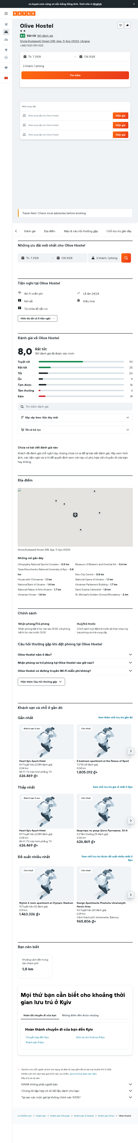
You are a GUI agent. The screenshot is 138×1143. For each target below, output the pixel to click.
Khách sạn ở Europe (60, 1115)
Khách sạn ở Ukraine (84, 1115)
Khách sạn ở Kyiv (35, 1042)
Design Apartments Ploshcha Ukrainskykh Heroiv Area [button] (101, 904)
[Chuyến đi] (6, 67)
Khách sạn (41, 1115)
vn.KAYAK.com (25, 1115)
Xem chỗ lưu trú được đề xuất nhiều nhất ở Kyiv (107, 858)
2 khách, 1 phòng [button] (33, 66)
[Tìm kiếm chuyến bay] (6, 24)
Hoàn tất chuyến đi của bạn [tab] (40, 1015)
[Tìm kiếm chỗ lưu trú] (6, 32)
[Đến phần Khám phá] (6, 49)
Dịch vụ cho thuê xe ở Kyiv (90, 1037)
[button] (134, 4)
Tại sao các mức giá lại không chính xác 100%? (50, 1097)
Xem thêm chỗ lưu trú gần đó (115, 717)
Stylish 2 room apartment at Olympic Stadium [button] (46, 903)
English (97, 4)
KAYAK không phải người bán (39, 1084)
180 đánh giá (45, 35)
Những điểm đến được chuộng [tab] (80, 1015)
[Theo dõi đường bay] (6, 57)
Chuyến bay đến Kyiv (37, 1037)
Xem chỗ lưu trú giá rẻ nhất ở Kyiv (113, 787)
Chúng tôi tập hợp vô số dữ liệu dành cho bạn (50, 1091)
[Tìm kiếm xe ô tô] (6, 39)
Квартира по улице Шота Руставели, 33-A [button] (102, 830)
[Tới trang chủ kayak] (24, 13)
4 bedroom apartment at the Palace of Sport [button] (103, 761)
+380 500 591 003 (31, 45)
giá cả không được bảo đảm (83, 1073)
